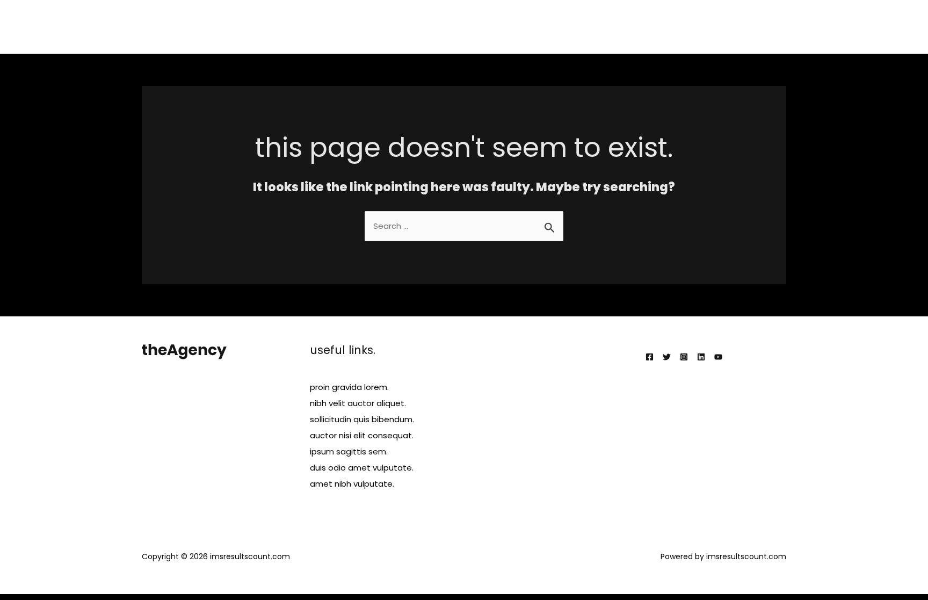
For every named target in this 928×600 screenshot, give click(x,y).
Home (509, 26)
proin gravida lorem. (349, 387)
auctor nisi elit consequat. (362, 435)
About (550, 26)
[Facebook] (650, 357)
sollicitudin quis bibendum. (362, 419)
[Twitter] (667, 357)
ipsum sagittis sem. (349, 451)
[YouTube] (718, 357)
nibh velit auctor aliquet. (358, 403)
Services (595, 26)
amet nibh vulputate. (352, 483)
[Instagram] (684, 357)
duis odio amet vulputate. (362, 467)
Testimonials (702, 26)
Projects (644, 26)
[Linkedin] (701, 357)
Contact (761, 26)
